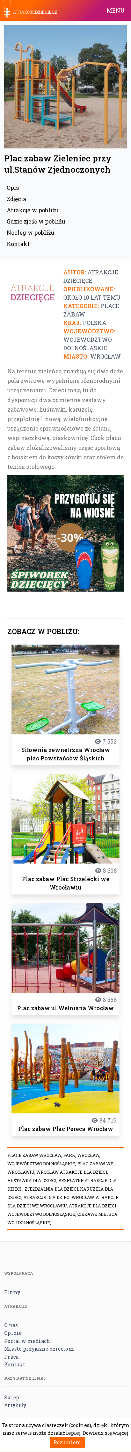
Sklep (11, 1397)
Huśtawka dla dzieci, (32, 1180)
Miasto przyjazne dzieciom (39, 1348)
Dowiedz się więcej (105, 1433)
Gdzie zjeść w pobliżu (36, 221)
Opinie (13, 1333)
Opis (13, 187)
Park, (70, 1155)
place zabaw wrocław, (35, 1155)
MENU (116, 10)
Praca (11, 1356)
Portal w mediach (27, 1341)
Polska (95, 322)
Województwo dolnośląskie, (42, 1163)
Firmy (12, 1292)
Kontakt (18, 243)
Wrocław (105, 356)
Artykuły (15, 1405)
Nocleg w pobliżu (30, 232)
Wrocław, (88, 1155)
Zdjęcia (16, 198)
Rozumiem (67, 1442)
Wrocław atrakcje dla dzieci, (72, 1172)
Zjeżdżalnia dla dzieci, (52, 1189)
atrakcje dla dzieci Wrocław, (59, 1197)
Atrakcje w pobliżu (33, 210)
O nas (11, 1325)
